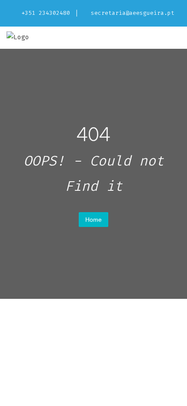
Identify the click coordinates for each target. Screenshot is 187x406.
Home (93, 219)
